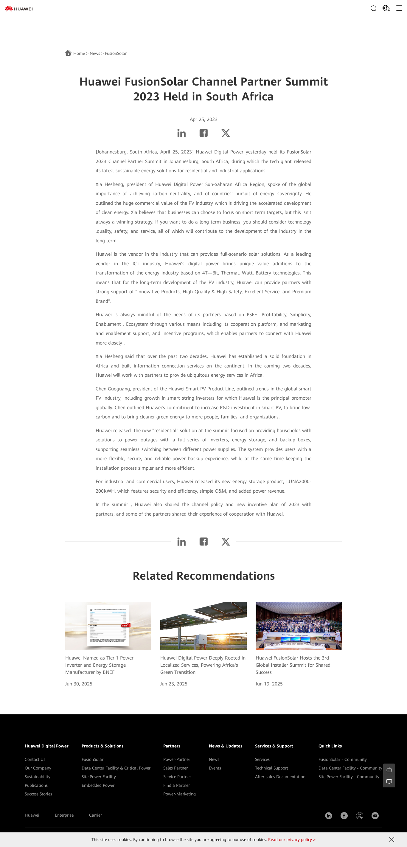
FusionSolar (92, 759)
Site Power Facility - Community (349, 776)
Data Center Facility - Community (350, 768)
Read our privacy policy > (292, 839)
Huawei (32, 815)
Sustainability (37, 776)
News (95, 53)
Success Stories (38, 794)
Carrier (95, 815)
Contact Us (35, 759)
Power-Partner (176, 759)
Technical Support (271, 768)
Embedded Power (98, 785)
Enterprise (64, 815)
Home (79, 53)
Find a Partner (176, 785)
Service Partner (177, 776)
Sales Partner (175, 768)
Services (262, 759)
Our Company (38, 768)
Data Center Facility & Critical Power (116, 768)
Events (215, 768)
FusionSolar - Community (343, 759)
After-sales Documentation (280, 776)
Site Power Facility (99, 776)
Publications (36, 785)
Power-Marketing (179, 794)
